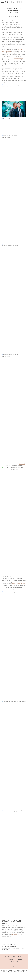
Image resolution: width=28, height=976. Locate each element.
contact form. (15, 934)
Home (7, 956)
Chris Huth (22, 464)
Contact (20, 956)
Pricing (10, 959)
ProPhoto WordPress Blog (17, 971)
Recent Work (15, 961)
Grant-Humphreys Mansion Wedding (10, 945)
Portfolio (18, 959)
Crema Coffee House (18, 583)
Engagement (18, 938)
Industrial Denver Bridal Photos (13, 948)
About (13, 956)
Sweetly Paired (18, 58)
